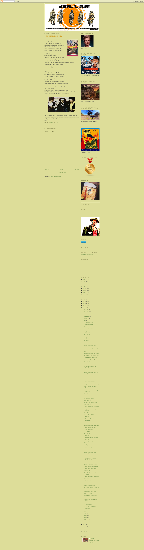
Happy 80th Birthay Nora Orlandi (91, 353)
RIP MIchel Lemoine (88, 324)
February (86, 519)
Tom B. (92, 538)
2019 (84, 295)
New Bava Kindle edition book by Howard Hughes (91, 503)
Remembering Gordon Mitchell (91, 349)
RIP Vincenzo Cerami (89, 418)
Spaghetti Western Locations (90, 351)
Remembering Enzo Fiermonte (91, 423)
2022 (84, 288)
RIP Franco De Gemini (89, 398)
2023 (84, 286)
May (85, 513)
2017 (84, 299)
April (85, 515)
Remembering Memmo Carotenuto (89, 378)
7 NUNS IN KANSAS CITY (90, 370)
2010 (84, 529)
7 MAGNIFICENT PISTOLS (90, 382)
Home (61, 169)
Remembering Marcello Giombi (91, 376)
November (86, 312)
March (85, 517)
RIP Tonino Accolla (88, 429)
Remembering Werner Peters (90, 468)
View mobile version (61, 172)
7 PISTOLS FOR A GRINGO (90, 357)
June (85, 511)
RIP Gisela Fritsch (88, 448)
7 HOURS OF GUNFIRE (89, 396)
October (86, 314)
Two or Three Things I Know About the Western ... (90, 496)
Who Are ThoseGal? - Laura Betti (91, 329)
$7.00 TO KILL (87, 431)
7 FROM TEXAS (87, 421)
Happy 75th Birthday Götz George (91, 384)
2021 (84, 290)
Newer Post (47, 169)
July (85, 320)
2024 (84, 284)
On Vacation (86, 456)
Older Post (76, 169)
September (86, 316)
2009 (84, 531)
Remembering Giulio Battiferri (91, 437)
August (86, 318)
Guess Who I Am (87, 362)
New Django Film (88, 400)
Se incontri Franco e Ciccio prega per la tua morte (91, 488)
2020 (84, 292)
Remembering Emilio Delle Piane (91, 476)
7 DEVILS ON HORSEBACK (90, 450)
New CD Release (87, 412)
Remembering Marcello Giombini (91, 462)
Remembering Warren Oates (90, 483)
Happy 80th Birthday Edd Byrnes (91, 335)
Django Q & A (87, 394)
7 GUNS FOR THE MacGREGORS (91, 406)
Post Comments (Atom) (56, 176)
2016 (84, 301)
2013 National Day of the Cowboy (91, 355)
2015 (84, 303)
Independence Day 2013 (89, 485)
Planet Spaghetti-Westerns (87, 254)
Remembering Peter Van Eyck (90, 427)
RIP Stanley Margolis (89, 322)
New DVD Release (88, 341)
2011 (84, 527)
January (86, 522)
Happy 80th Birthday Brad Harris (91, 425)
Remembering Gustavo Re (90, 491)
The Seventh (87, 326)
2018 (84, 297)
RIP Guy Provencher (88, 439)
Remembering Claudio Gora (90, 359)
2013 (84, 307)
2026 (84, 279)
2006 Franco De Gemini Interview (91, 364)
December (86, 309)
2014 (84, 305)
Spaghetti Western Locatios (90, 442)
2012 (84, 524)
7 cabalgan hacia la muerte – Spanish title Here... (90, 458)
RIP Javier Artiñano (88, 481)
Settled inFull (87, 470)
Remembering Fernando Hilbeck (91, 466)
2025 (84, 282)
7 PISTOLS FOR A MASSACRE (91, 343)
